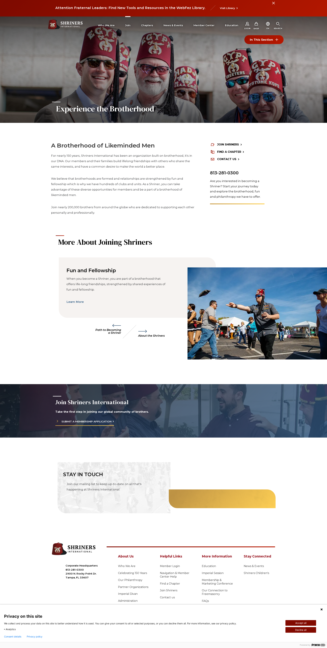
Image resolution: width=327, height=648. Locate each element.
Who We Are (126, 566)
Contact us (167, 597)
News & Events (254, 566)
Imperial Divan (128, 593)
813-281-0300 (224, 172)
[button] (268, 28)
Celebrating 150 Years (132, 573)
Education (209, 566)
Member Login (170, 566)
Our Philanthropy (130, 580)
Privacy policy (34, 636)
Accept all (300, 622)
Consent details (12, 636)
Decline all (300, 629)
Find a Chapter (170, 583)
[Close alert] (273, 5)
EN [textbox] (268, 28)
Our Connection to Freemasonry (215, 592)
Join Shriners (168, 590)
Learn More (75, 302)
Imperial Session (213, 573)
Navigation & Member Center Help (174, 574)
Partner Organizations (133, 587)
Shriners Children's (256, 573)
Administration (128, 600)
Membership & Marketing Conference (217, 581)
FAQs (205, 601)
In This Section (261, 39)
